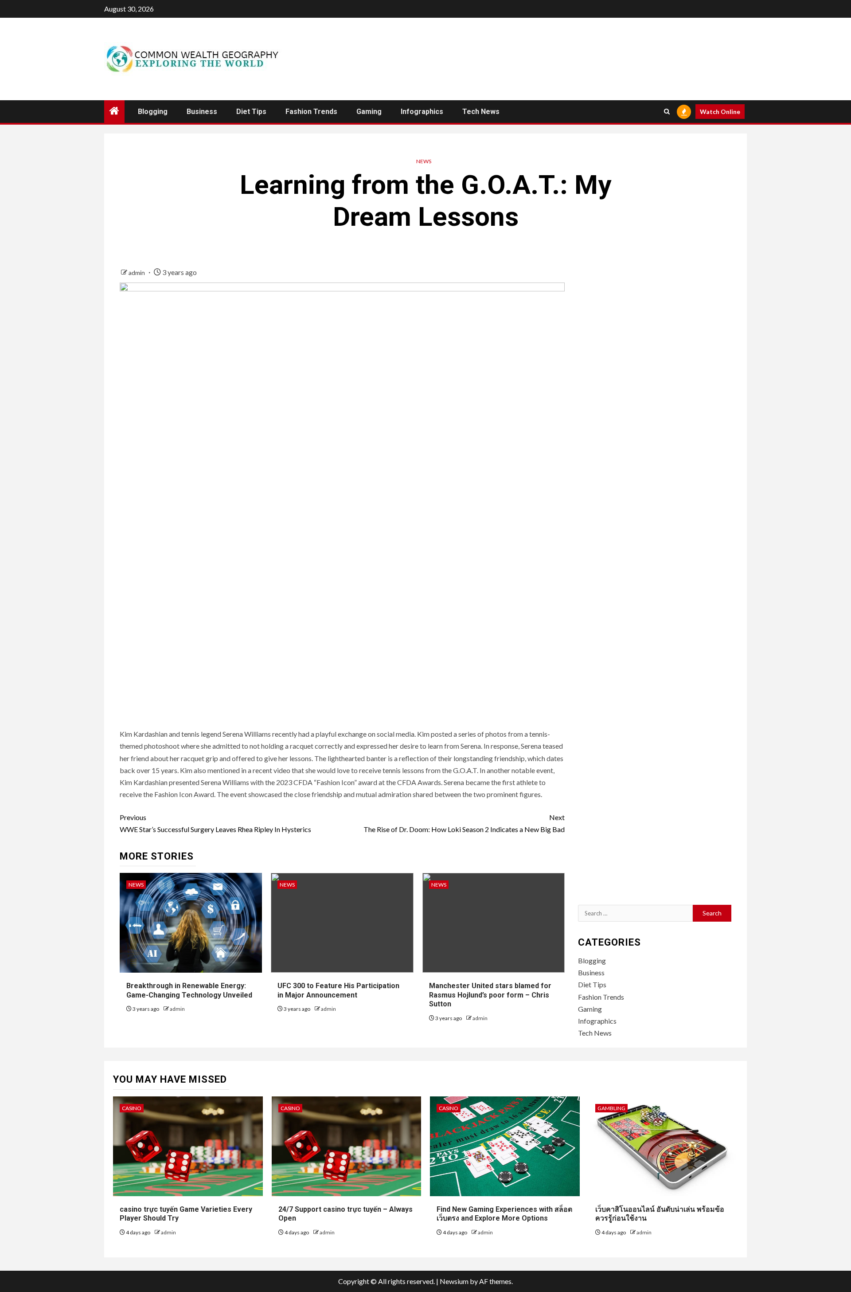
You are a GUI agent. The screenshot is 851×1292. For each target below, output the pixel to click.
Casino (131, 1108)
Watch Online (720, 111)
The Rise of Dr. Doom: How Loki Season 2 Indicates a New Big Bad (464, 823)
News (423, 161)
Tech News (481, 111)
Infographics (422, 111)
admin (137, 272)
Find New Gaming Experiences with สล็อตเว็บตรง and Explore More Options (504, 1214)
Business (202, 111)
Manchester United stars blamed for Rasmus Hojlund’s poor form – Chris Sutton (490, 995)
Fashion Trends (311, 111)
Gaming (369, 111)
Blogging (153, 111)
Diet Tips (251, 111)
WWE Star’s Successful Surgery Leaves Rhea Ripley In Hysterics (215, 823)
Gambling (611, 1108)
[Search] (666, 111)
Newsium (454, 1281)
